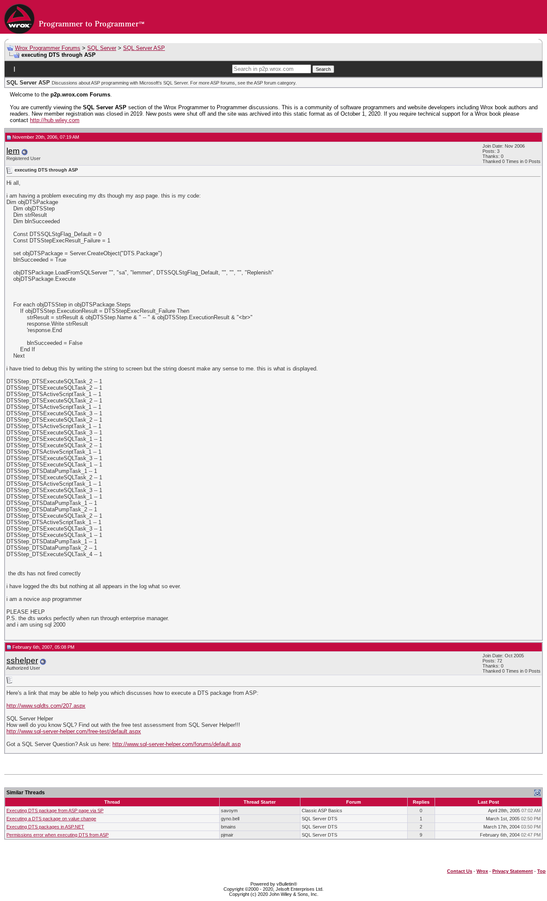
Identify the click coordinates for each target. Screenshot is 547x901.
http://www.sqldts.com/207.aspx (45, 706)
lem (13, 150)
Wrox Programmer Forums (47, 48)
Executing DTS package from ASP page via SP (54, 810)
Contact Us (459, 871)
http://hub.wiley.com (54, 120)
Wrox (482, 871)
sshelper (22, 660)
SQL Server (101, 48)
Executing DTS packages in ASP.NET (45, 826)
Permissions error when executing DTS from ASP (57, 834)
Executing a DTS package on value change (51, 818)
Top (541, 871)
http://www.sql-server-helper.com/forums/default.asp (176, 744)
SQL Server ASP (144, 48)
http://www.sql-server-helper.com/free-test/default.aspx (73, 731)
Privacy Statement (512, 871)
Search (323, 69)
